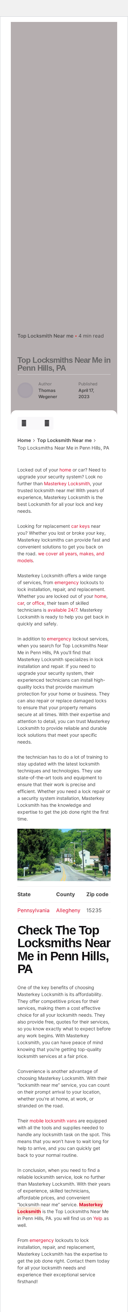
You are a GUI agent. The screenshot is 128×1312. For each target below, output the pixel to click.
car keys (80, 526)
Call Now (66, 100)
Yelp (97, 1218)
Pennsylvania (33, 910)
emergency (66, 582)
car (20, 603)
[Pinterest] (47, 423)
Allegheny (68, 910)
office (38, 603)
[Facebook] (24, 423)
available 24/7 (62, 610)
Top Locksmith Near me (45, 336)
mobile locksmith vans (53, 1120)
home (65, 469)
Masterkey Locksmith (67, 483)
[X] (35, 423)
